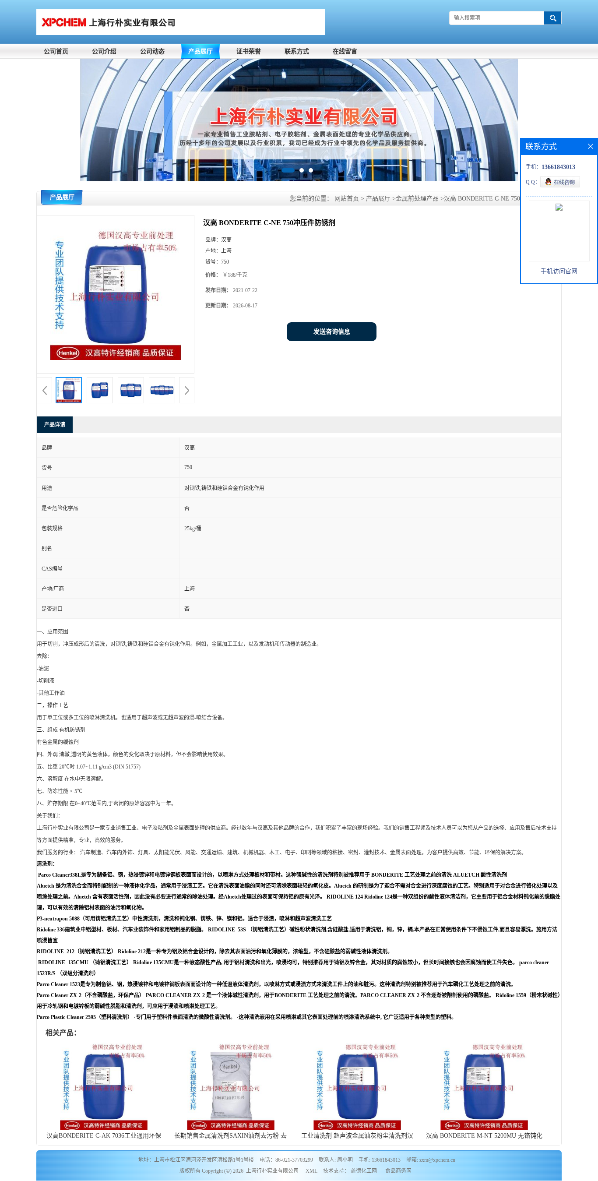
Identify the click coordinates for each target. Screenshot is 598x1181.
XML (311, 1171)
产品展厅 (200, 51)
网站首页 (346, 198)
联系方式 (297, 51)
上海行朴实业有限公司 (272, 1171)
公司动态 (152, 51)
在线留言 (345, 51)
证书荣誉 (248, 51)
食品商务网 (398, 1171)
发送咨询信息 (331, 331)
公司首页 (56, 51)
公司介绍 (104, 51)
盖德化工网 (364, 1171)
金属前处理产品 (417, 198)
